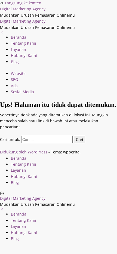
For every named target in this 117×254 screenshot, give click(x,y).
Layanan (18, 49)
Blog (15, 61)
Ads (14, 85)
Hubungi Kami (24, 55)
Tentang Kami (23, 43)
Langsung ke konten (23, 2)
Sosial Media (22, 91)
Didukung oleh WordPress (23, 152)
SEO (14, 79)
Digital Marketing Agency (22, 8)
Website (18, 73)
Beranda (18, 37)
